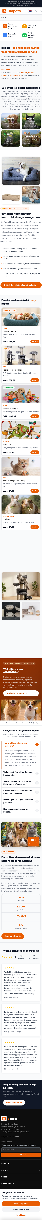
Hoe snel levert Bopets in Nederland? (15, 744)
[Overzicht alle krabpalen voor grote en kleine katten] (21, 586)
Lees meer (5, 70)
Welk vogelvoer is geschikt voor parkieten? (18, 801)
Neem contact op (14, 1102)
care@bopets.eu (23, 1132)
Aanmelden (21, 1155)
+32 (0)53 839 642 (8, 1132)
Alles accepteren (21, 1204)
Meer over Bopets (12, 936)
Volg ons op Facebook (10, 1136)
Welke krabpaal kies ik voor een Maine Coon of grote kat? (17, 782)
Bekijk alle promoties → (17, 693)
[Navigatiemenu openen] (24, 11)
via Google (14, 997)
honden (24, 73)
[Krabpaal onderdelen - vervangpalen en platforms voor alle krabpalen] (11, 611)
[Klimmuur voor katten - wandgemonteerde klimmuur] (31, 611)
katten (31, 73)
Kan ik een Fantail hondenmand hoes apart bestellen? (17, 792)
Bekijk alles (33, 302)
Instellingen (21, 1215)
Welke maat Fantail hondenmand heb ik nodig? (18, 773)
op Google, (20, 957)
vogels (4, 75)
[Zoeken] (36, 11)
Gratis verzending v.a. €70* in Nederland (21, 1)
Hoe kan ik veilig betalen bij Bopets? (15, 810)
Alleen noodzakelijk (21, 1209)
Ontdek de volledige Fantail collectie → (21, 285)
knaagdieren (16, 75)
